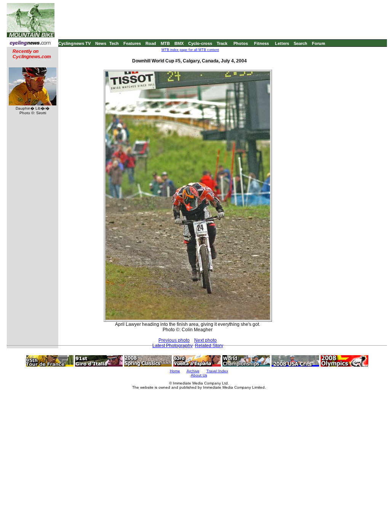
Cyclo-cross (200, 43)
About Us (199, 375)
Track (222, 43)
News (100, 43)
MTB (165, 43)
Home (175, 371)
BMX (179, 43)
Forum (318, 43)
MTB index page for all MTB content (190, 50)
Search (300, 43)
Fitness (261, 43)
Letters (282, 43)
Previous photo (174, 340)
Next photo (205, 340)
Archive (193, 371)
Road (150, 43)
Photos (240, 43)
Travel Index (217, 371)
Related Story (209, 345)
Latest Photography (172, 345)
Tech (114, 43)
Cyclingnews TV (74, 43)
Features (132, 43)
